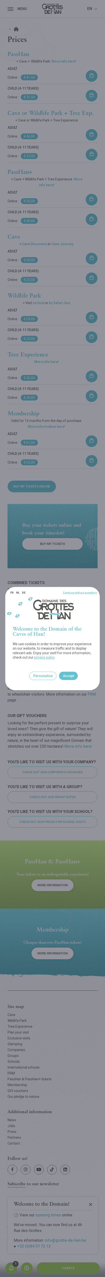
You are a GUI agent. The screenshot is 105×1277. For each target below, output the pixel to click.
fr (12, 592)
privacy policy (44, 657)
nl (18, 592)
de (24, 592)
